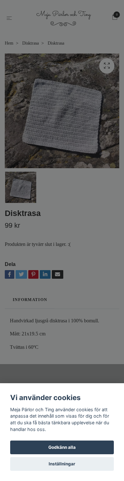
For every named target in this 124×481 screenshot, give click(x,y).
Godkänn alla (62, 447)
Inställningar (62, 463)
